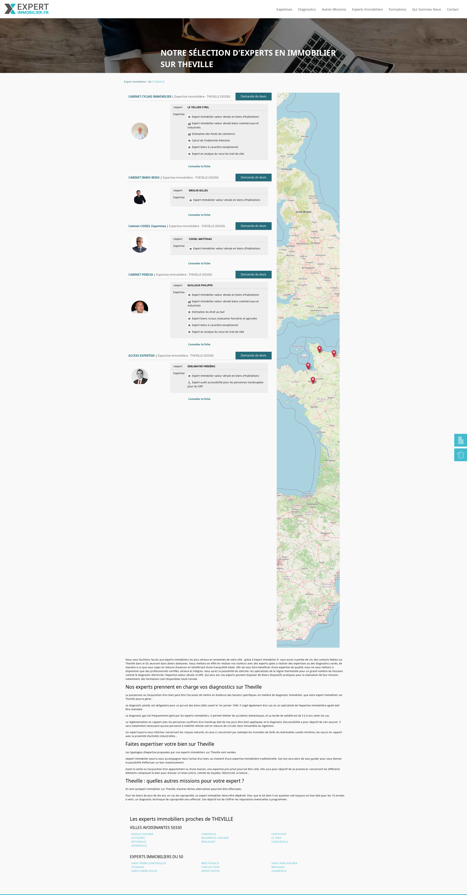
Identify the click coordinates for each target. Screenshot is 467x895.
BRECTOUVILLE (210, 863)
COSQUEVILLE (279, 841)
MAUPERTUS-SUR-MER (215, 838)
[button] (308, 366)
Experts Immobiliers (367, 9)
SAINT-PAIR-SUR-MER (284, 863)
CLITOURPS (138, 838)
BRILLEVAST (208, 841)
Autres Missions (334, 9)
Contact (453, 9)
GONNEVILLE (139, 845)
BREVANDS (278, 867)
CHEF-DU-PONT (210, 867)
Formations (397, 9)
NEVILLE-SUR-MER (142, 834)
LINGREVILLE (279, 871)
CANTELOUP (278, 834)
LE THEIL (276, 838)
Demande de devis (253, 96)
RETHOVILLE (138, 841)
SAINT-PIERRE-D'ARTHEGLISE (148, 863)
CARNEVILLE (208, 834)
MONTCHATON (210, 871)
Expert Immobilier (135, 81)
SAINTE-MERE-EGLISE (144, 871)
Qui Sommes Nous (426, 9)
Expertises (284, 9)
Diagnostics (307, 9)
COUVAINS (137, 867)
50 (149, 81)
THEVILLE (159, 81)
